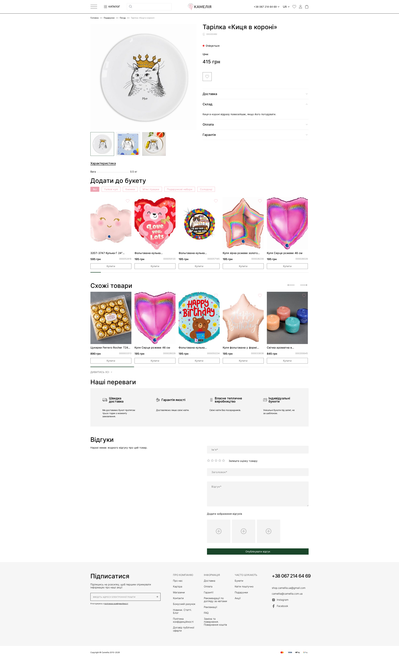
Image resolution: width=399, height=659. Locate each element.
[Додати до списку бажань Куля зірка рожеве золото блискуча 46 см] (260, 201)
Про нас (178, 580)
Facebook (282, 606)
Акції (238, 598)
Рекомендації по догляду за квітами (215, 600)
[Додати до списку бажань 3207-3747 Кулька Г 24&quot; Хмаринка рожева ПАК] (128, 201)
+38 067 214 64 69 (291, 576)
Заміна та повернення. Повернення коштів (215, 621)
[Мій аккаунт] (300, 7)
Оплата (208, 586)
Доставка (209, 580)
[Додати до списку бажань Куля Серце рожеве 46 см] (304, 201)
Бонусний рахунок (184, 604)
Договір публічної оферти (183, 629)
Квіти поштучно (244, 586)
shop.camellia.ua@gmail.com (288, 587)
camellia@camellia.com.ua (287, 593)
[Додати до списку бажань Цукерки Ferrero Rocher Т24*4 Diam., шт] (128, 295)
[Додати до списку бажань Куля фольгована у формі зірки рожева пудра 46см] (260, 295)
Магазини (179, 592)
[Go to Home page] (199, 6)
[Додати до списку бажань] (207, 76)
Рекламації (210, 607)
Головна (94, 18)
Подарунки (109, 18)
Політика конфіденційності (183, 620)
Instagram (282, 599)
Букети (239, 580)
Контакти (178, 598)
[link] (110, 223)
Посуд (123, 18)
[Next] (303, 285)
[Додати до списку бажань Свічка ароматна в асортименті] (304, 295)
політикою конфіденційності (116, 604)
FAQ (206, 612)
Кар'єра (177, 586)
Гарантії (208, 592)
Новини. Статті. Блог (182, 611)
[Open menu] (93, 7)
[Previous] (291, 285)
